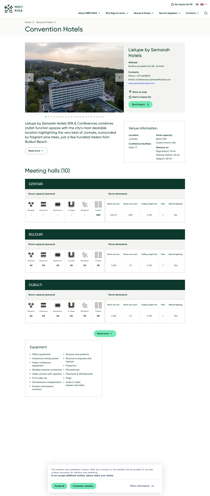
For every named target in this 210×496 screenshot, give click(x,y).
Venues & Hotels (44, 22)
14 (83, 117)
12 (77, 117)
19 (97, 117)
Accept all (59, 486)
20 (100, 117)
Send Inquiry (138, 104)
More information (140, 486)
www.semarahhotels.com (141, 83)
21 (103, 117)
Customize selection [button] (83, 486)
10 (71, 117)
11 (74, 117)
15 (86, 117)
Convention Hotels (54, 29)
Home (28, 22)
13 (80, 117)
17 (91, 117)
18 (94, 117)
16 (89, 117)
